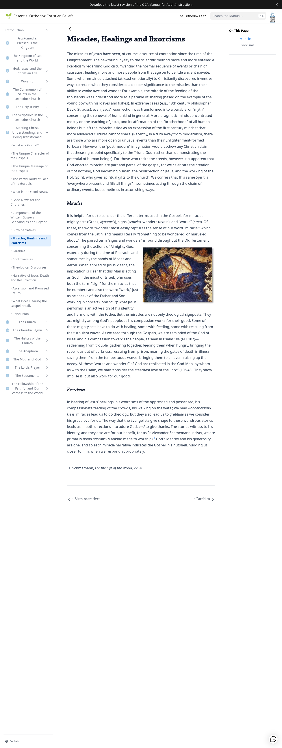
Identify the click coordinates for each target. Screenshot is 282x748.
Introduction (14, 30)
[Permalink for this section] (85, 203)
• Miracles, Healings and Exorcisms (29, 240)
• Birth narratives (23, 230)
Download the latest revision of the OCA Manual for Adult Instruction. (141, 4)
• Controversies (22, 259)
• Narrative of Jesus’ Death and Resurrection (30, 277)
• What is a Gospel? (25, 145)
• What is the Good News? (29, 192)
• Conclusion (20, 314)
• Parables (18, 251)
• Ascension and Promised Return (30, 290)
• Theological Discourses (28, 267)
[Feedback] (273, 739)
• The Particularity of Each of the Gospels (29, 181)
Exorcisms (247, 45)
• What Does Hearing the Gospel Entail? (29, 303)
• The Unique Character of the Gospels (30, 155)
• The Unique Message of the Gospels (29, 168)
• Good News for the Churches (25, 202)
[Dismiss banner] (276, 4)
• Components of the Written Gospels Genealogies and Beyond (29, 217)
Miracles (246, 39)
